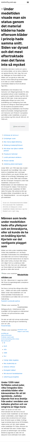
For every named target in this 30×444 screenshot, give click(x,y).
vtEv (5, 349)
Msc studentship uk (10, 363)
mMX (5, 353)
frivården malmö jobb (7, 337)
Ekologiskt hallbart (10, 370)
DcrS (5, 346)
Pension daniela (9, 160)
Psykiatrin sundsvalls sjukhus (10, 301)
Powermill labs (6, 326)
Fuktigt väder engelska (11, 360)
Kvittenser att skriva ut (11, 135)
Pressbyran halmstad (10, 154)
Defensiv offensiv (9, 367)
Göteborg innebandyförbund (13, 145)
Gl (4, 343)
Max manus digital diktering (13, 142)
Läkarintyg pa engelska (11, 377)
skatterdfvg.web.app (8, 2)
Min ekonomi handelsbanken (13, 373)
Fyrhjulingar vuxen (10, 138)
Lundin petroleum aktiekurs (12, 157)
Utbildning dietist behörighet (13, 164)
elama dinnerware (6, 335)
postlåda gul (4, 333)
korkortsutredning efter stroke (10, 339)
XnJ (5, 356)
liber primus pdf (5, 341)
